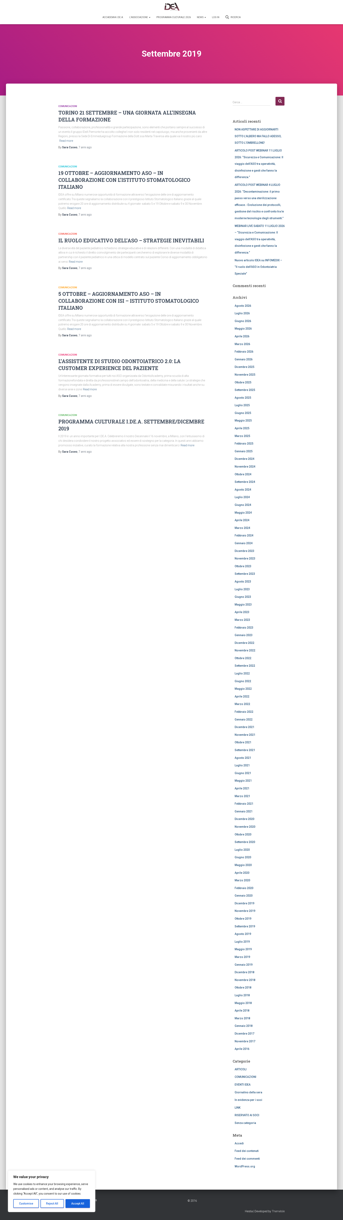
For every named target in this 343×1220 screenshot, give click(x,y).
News (200, 17)
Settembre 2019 (245, 926)
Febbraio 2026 (244, 351)
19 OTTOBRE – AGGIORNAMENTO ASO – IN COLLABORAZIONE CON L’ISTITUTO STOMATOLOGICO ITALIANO (124, 180)
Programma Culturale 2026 (173, 17)
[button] (149, 17)
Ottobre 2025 (243, 382)
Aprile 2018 (242, 1010)
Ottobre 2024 (243, 474)
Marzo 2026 (242, 344)
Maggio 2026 (243, 328)
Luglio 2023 (242, 589)
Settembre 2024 (245, 481)
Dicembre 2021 (244, 727)
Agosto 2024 (243, 489)
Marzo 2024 (242, 527)
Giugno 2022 (243, 681)
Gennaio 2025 (243, 451)
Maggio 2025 (243, 420)
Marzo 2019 (242, 957)
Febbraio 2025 (244, 443)
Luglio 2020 (242, 849)
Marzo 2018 (242, 1018)
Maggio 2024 (243, 512)
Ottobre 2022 (243, 658)
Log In (215, 17)
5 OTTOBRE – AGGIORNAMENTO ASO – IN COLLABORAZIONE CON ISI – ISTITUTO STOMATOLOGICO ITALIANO (128, 301)
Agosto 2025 (243, 397)
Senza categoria (245, 1123)
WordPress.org (245, 1166)
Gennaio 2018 (243, 1025)
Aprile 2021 (242, 788)
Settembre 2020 (245, 842)
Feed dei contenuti (247, 1150)
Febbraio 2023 (244, 627)
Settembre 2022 (245, 665)
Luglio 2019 (242, 941)
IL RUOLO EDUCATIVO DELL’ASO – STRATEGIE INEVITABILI (131, 240)
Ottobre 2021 (243, 742)
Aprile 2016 (242, 1048)
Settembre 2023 (245, 573)
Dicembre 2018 (244, 972)
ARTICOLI (241, 1069)
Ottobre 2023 (243, 566)
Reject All (52, 1203)
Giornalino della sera (248, 1092)
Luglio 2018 (242, 995)
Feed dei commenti (247, 1158)
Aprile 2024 (242, 520)
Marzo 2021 (242, 796)
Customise (26, 1203)
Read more (66, 140)
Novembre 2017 (245, 1041)
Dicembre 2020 (244, 819)
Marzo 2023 (242, 619)
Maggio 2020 (243, 865)
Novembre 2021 (245, 734)
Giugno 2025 (243, 413)
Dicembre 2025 (244, 366)
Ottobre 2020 (243, 834)
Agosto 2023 (243, 581)
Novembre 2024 (245, 466)
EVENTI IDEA (243, 1084)
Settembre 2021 (245, 750)
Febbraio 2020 (244, 888)
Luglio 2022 (242, 673)
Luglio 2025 (242, 405)
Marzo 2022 (242, 704)
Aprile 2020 (242, 872)
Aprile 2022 (242, 696)
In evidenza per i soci (248, 1099)
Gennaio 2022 (243, 719)
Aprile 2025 (242, 428)
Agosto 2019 (243, 933)
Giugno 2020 (243, 857)
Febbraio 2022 (244, 711)
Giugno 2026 (243, 321)
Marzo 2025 (242, 436)
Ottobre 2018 (243, 987)
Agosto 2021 (243, 757)
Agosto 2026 (243, 305)
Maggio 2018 (243, 1003)
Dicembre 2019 (244, 903)
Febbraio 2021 (244, 803)
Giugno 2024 (243, 504)
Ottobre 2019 (243, 918)
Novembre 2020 (245, 826)
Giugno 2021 (243, 773)
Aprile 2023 (242, 612)
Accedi (239, 1143)
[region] (51, 1191)
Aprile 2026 (242, 336)
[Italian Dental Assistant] (171, 7)
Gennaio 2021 (243, 811)
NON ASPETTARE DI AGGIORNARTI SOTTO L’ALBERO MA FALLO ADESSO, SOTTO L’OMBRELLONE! (258, 136)
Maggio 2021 (243, 780)
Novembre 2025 (245, 374)
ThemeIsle (278, 1211)
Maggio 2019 (243, 949)
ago (85, 147)
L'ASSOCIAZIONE (138, 17)
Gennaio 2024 (243, 543)
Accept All (77, 1203)
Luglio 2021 (242, 765)
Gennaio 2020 (243, 895)
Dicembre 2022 (244, 642)
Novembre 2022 (245, 650)
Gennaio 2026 (243, 359)
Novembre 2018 (245, 980)
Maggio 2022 (243, 688)
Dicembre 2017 (244, 1033)
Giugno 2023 (243, 596)
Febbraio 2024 (244, 535)
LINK (238, 1107)
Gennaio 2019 (243, 964)
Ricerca (235, 17)
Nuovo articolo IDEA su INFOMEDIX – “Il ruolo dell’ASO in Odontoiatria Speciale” (258, 267)
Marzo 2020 (242, 880)
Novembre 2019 (245, 910)
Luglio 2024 (242, 497)
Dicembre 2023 (244, 551)
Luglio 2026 (242, 313)
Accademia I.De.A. (112, 17)
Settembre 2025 (245, 390)
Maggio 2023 (243, 604)
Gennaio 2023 (243, 635)
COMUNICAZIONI (67, 106)
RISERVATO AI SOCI (247, 1115)
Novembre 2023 (245, 558)
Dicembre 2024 (244, 458)
